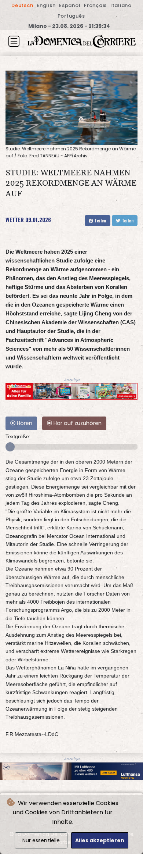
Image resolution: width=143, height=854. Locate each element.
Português (71, 15)
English (46, 5)
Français (95, 5)
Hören (23, 423)
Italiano (121, 5)
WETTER (15, 219)
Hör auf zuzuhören (77, 423)
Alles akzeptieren (99, 840)
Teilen (99, 220)
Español (69, 5)
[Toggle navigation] (14, 41)
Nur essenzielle (41, 840)
